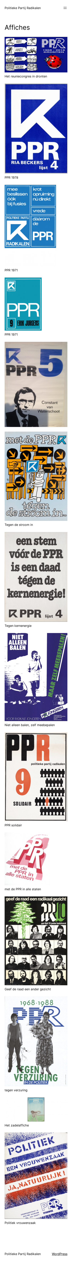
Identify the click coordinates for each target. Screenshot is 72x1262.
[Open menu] (65, 8)
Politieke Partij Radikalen (23, 8)
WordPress (59, 1254)
